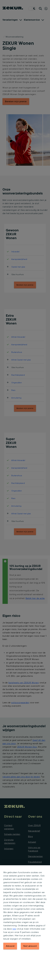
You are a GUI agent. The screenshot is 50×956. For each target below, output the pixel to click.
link (14, 928)
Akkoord (10, 946)
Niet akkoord (30, 946)
